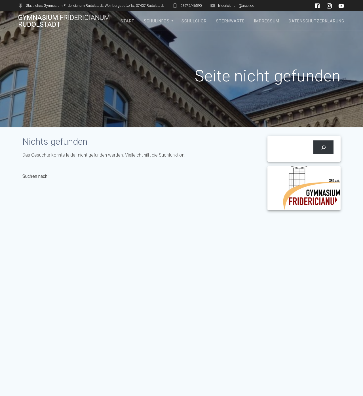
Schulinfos (157, 21)
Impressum (266, 21)
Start (127, 21)
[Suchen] (323, 147)
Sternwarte (230, 21)
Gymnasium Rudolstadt (64, 21)
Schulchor (194, 21)
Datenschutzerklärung (316, 21)
